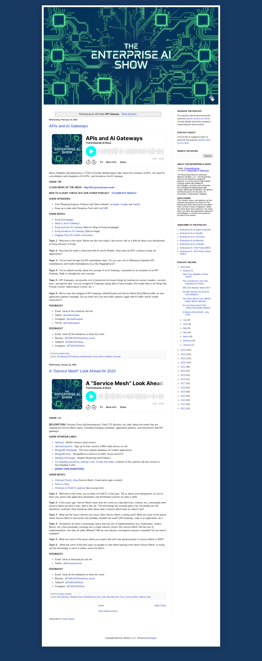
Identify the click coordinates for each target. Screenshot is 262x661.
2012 (183, 404)
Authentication (86, 356)
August (186, 270)
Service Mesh (132, 597)
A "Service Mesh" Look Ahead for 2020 (82, 371)
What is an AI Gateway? (67, 223)
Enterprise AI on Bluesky (192, 240)
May (185, 328)
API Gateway (73, 356)
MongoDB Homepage (66, 450)
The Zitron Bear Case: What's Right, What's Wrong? (197, 299)
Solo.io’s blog (62, 484)
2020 (183, 371)
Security (117, 356)
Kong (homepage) (64, 219)
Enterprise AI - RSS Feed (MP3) (195, 248)
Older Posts (160, 605)
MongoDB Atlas (63, 454)
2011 (183, 408)
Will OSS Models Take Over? (196, 288)
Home (101, 605)
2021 (183, 367)
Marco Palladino (105, 356)
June (185, 324)
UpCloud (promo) (63, 446)
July (185, 320)
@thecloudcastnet (72, 563)
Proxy (122, 597)
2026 (183, 267)
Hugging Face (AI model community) (74, 235)
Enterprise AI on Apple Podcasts (195, 229)
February (187, 340)
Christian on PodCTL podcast (70, 488)
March (186, 336)
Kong (95, 356)
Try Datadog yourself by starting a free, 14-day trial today (84, 461)
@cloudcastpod (71, 315)
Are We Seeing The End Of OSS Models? (196, 293)
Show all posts (129, 114)
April (185, 332)
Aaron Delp (65, 353)
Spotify (136, 204)
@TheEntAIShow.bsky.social (80, 338)
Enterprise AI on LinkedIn (192, 244)
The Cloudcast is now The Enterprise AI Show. (195, 282)
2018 (183, 379)
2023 (183, 358)
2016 (183, 387)
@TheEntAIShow (74, 342)
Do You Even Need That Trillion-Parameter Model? (197, 306)
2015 (183, 392)
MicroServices (113, 597)
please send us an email (198, 118)
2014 (183, 396)
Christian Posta (76, 597)
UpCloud (59, 442)
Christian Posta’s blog (66, 480)
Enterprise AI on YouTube (192, 237)
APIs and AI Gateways (68, 126)
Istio (104, 597)
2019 (183, 375)
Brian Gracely (66, 594)
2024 (183, 354)
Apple (116, 204)
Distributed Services (92, 597)
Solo (149, 597)
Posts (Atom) (68, 619)
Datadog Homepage (65, 458)
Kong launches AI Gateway (69, 227)
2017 (183, 383)
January (187, 345)
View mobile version (108, 611)
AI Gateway (62, 356)
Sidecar (142, 597)
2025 (183, 350)
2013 (183, 400)
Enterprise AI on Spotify (191, 233)
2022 (183, 362)
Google (124, 204)
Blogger (153, 638)
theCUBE (103, 208)
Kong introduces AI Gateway (69, 231)
